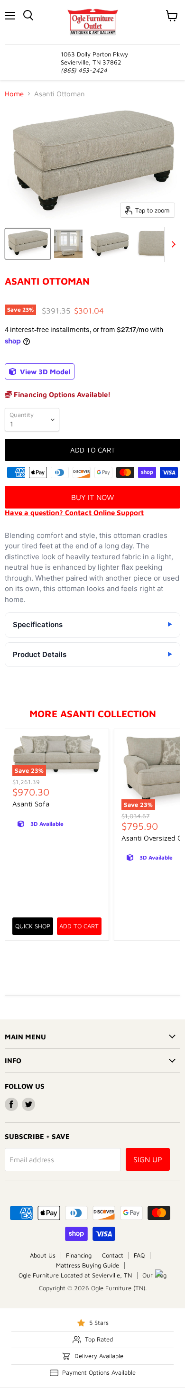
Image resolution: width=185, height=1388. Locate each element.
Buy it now (92, 497)
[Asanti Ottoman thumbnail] (27, 244)
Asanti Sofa (30, 804)
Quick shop (32, 926)
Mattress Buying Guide (87, 1265)
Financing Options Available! (61, 394)
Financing (79, 1255)
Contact (112, 1255)
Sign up (147, 1159)
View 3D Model (44, 372)
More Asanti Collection (92, 713)
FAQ (139, 1255)
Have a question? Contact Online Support (74, 513)
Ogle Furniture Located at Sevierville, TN (75, 1275)
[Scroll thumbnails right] (171, 244)
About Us (43, 1255)
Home (14, 94)
